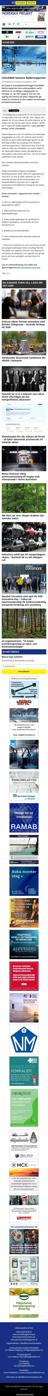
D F (8, 273)
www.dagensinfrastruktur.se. (24, 1337)
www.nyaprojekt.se (24, 1332)
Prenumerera (20, 3)
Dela (5, 111)
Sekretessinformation (25, 1395)
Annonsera (31, 3)
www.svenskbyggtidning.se (24, 1334)
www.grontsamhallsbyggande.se (24, 1340)
